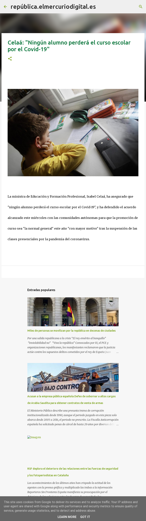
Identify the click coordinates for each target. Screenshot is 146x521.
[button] (10, 58)
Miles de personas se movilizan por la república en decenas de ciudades (71, 330)
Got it (85, 517)
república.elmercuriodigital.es (53, 6)
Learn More (67, 517)
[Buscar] (101, 6)
